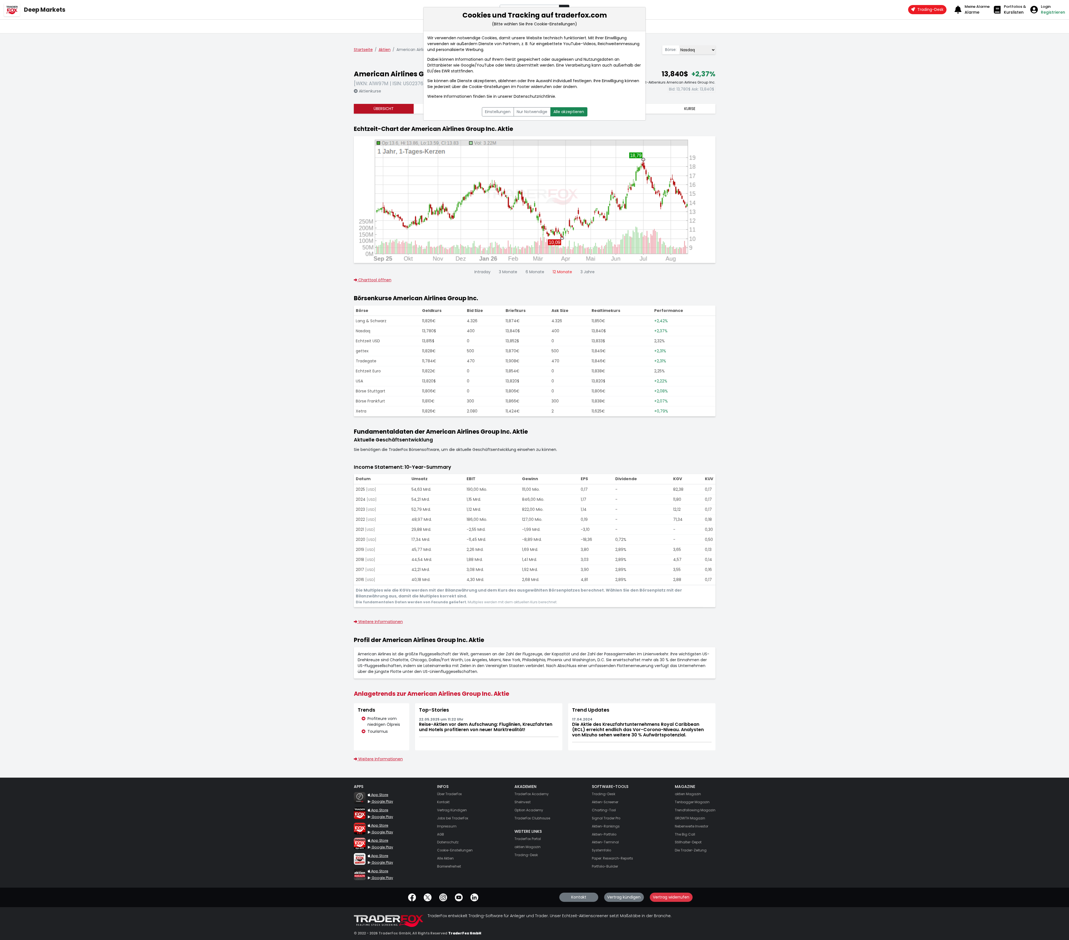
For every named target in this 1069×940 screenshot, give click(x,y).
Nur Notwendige (532, 111)
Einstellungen (498, 111)
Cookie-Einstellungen (489, 86)
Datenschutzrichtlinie (534, 96)
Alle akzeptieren (568, 111)
